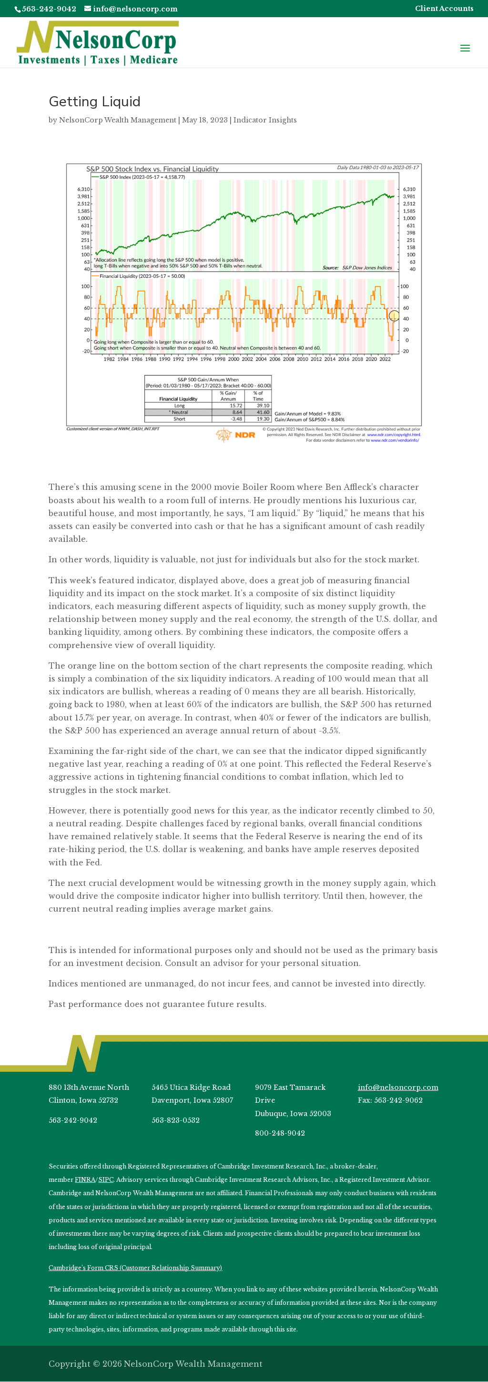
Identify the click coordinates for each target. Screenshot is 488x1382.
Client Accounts (444, 9)
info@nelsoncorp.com (398, 1087)
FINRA (85, 1179)
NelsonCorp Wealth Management (117, 120)
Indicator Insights (265, 120)
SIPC (105, 1179)
